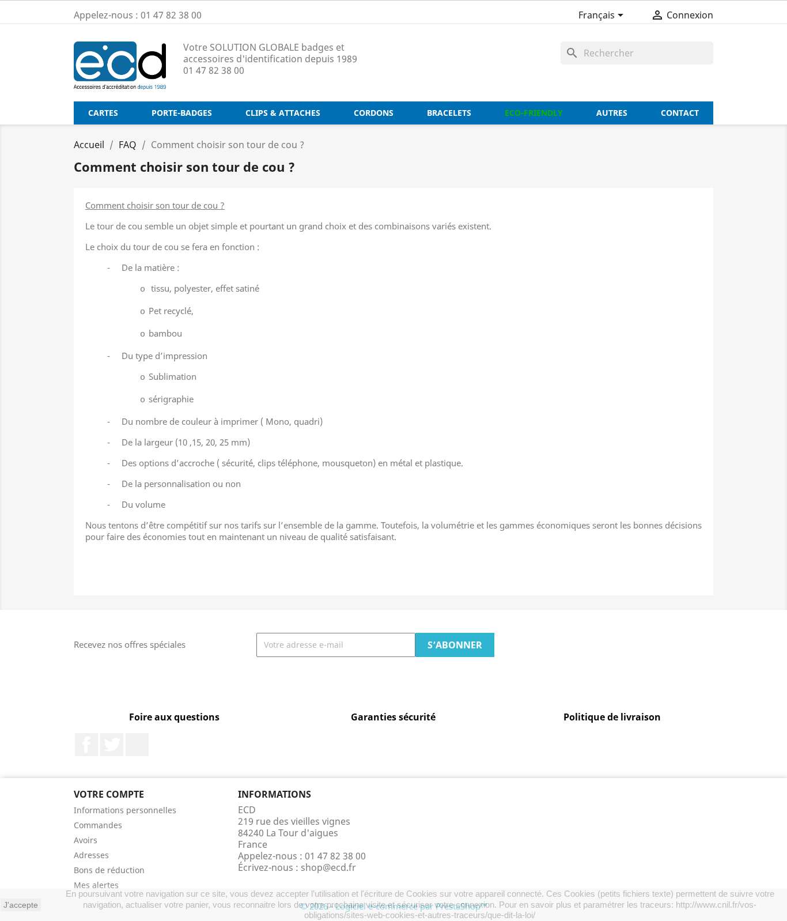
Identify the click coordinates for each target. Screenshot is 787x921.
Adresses (91, 855)
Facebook (86, 744)
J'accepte (20, 904)
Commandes (98, 825)
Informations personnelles (125, 810)
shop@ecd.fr (328, 867)
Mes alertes (96, 885)
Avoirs (85, 840)
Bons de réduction (109, 870)
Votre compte (109, 794)
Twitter (111, 744)
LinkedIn (137, 744)
